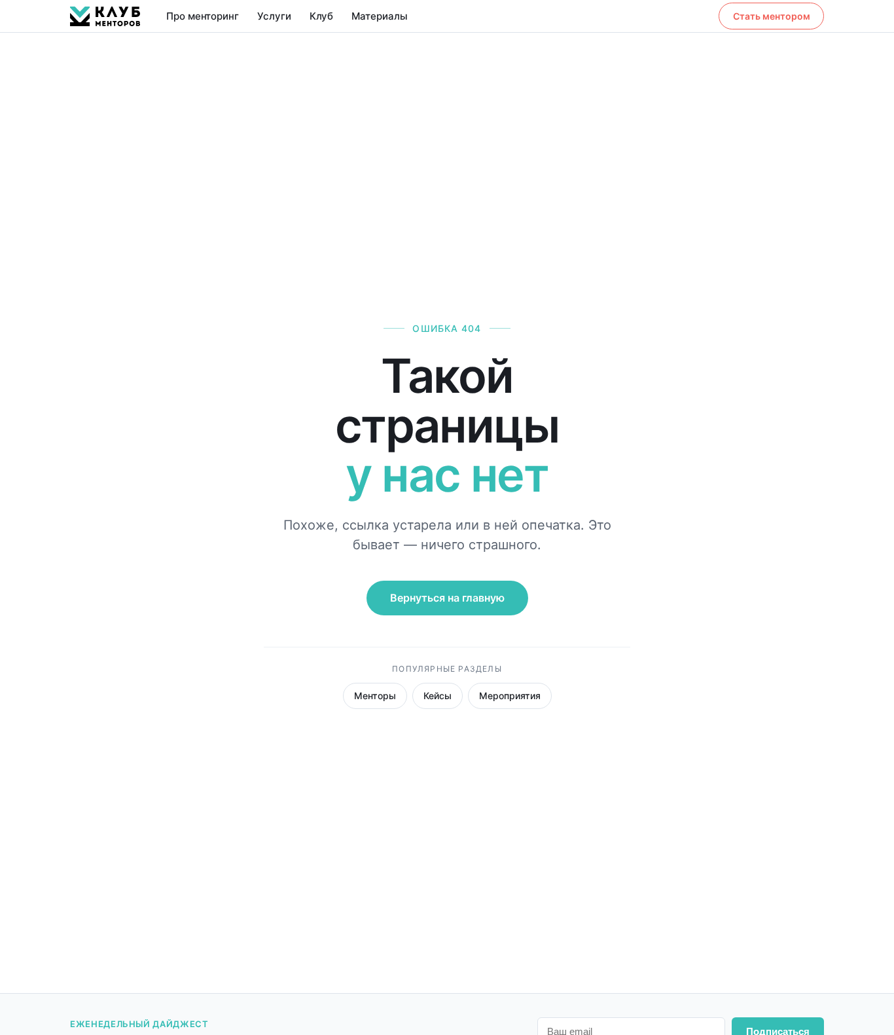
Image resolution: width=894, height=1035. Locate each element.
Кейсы (437, 695)
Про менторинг (202, 16)
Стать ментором (771, 16)
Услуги (274, 16)
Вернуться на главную (447, 597)
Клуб (322, 16)
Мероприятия (510, 695)
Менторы (375, 695)
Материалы (379, 16)
